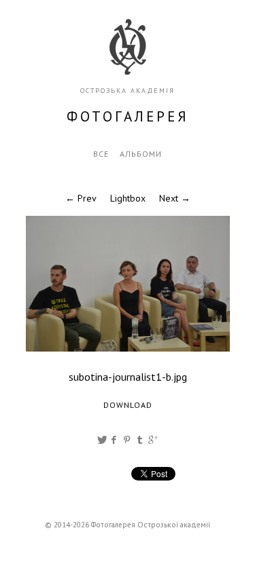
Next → (174, 198)
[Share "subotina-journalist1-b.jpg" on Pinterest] (127, 440)
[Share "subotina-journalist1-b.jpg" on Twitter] (102, 440)
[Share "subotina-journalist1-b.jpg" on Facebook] (114, 440)
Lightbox (128, 198)
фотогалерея (128, 116)
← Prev (81, 198)
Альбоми (141, 154)
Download (127, 405)
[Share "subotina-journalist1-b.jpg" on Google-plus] (153, 440)
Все (101, 154)
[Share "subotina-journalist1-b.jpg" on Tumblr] (141, 440)
